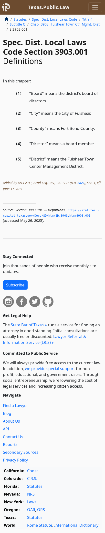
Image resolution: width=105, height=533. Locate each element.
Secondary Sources (20, 452)
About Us (11, 421)
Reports (10, 444)
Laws (31, 502)
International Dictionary (76, 525)
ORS (41, 509)
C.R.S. (32, 478)
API (6, 429)
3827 (80, 182)
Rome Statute (39, 525)
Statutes (20, 19)
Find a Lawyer (15, 405)
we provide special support (50, 368)
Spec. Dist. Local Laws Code (54, 19)
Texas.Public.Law (48, 7)
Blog (7, 413)
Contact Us (13, 436)
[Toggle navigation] (95, 7)
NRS (31, 494)
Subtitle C (17, 24)
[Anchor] (34, 81)
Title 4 (87, 19)
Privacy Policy (15, 460)
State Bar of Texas (27, 325)
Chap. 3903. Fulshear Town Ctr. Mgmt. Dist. (66, 24)
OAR (31, 509)
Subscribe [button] (15, 285)
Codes (33, 470)
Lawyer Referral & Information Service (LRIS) (44, 339)
